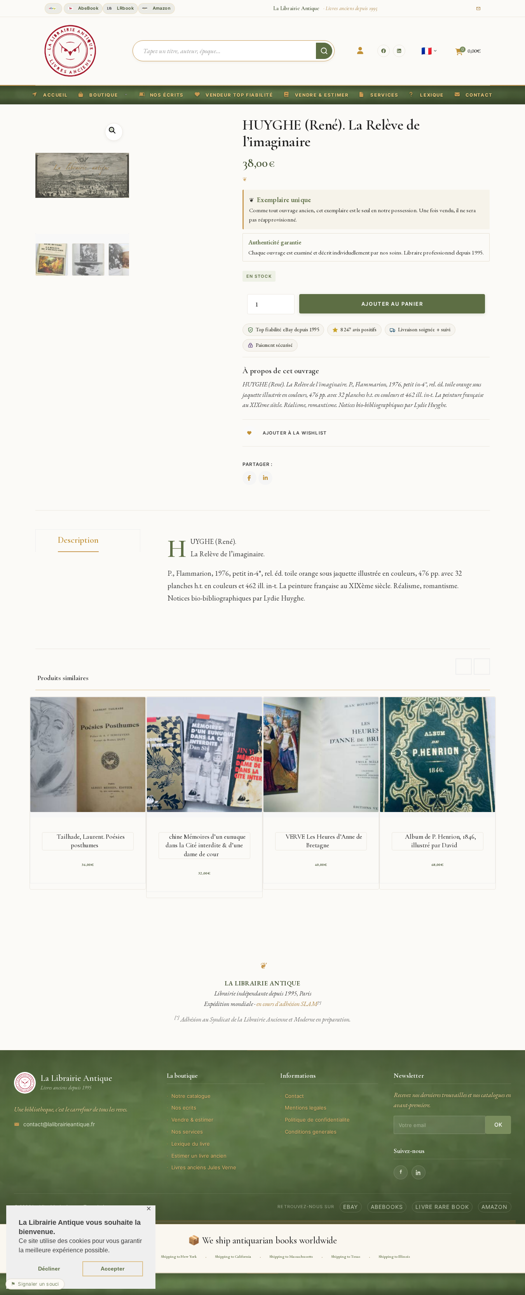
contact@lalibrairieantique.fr (59, 1124)
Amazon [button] (161, 8)
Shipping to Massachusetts (291, 1256)
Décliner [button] (49, 1269)
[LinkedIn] (399, 51)
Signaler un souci (35, 1284)
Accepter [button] (112, 1269)
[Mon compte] (360, 51)
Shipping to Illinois (394, 1256)
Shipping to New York (179, 1256)
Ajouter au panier (392, 304)
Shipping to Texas (345, 1256)
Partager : (257, 464)
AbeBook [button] (88, 8)
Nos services (187, 1132)
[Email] (478, 8)
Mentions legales (305, 1108)
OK (498, 1124)
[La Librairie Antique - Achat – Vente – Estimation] (70, 50)
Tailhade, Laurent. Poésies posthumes (91, 841)
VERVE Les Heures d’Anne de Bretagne (324, 841)
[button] (234, 95)
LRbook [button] (125, 8)
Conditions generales (311, 1132)
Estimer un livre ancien (199, 1156)
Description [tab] (78, 540)
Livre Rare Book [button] (442, 1206)
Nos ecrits (183, 1108)
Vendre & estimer (192, 1120)
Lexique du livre (190, 1144)
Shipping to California (233, 1256)
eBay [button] (350, 1206)
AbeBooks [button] (387, 1206)
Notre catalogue (191, 1096)
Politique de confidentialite (317, 1120)
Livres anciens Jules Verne (203, 1167)
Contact (294, 1096)
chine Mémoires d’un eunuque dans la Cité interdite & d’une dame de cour (206, 845)
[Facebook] (383, 51)
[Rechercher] (324, 51)
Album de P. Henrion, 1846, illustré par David (440, 841)
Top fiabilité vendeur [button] (53, 8)
